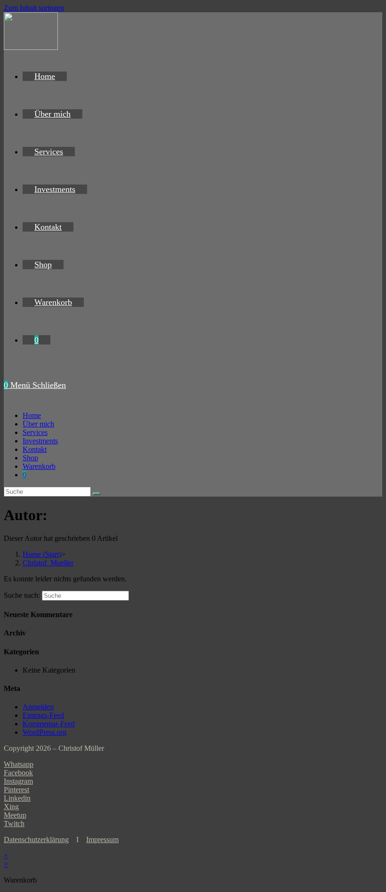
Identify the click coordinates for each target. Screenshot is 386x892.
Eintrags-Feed (43, 715)
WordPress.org (44, 732)
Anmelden (38, 707)
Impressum (102, 840)
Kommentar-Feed (49, 724)
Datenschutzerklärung (36, 840)
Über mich (38, 424)
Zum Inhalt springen (34, 8)
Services (35, 432)
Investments (40, 441)
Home (32, 415)
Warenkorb (39, 466)
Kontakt (35, 449)
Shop (30, 458)
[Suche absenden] (96, 493)
